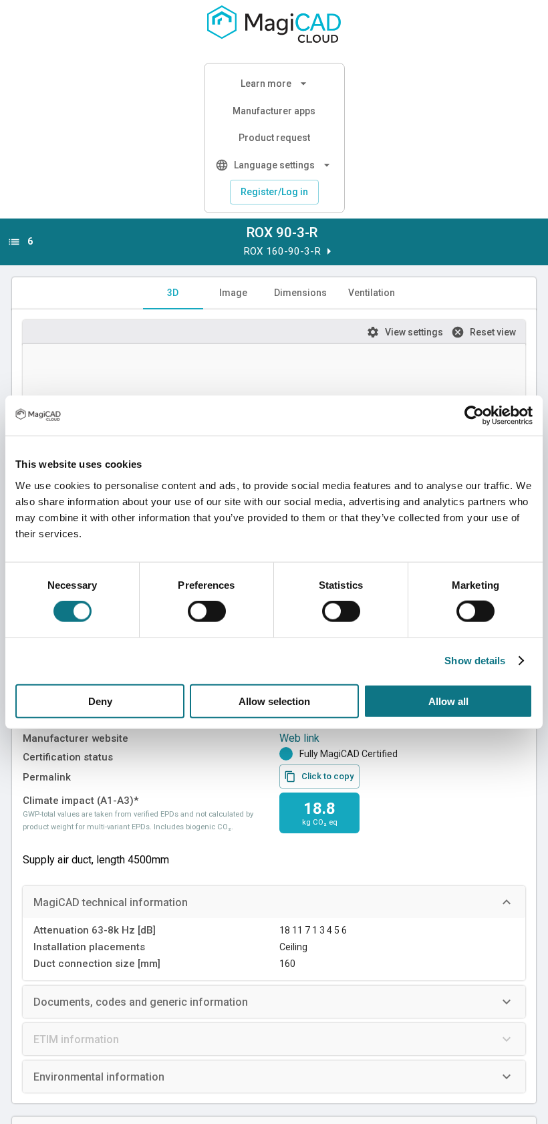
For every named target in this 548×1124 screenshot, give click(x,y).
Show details (474, 660)
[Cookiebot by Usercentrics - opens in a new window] (474, 416)
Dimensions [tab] (300, 292)
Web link (299, 738)
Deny (100, 700)
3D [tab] (172, 292)
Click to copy (327, 776)
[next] (329, 251)
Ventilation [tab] (371, 292)
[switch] (207, 611)
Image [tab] (233, 292)
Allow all (448, 700)
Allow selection (274, 700)
